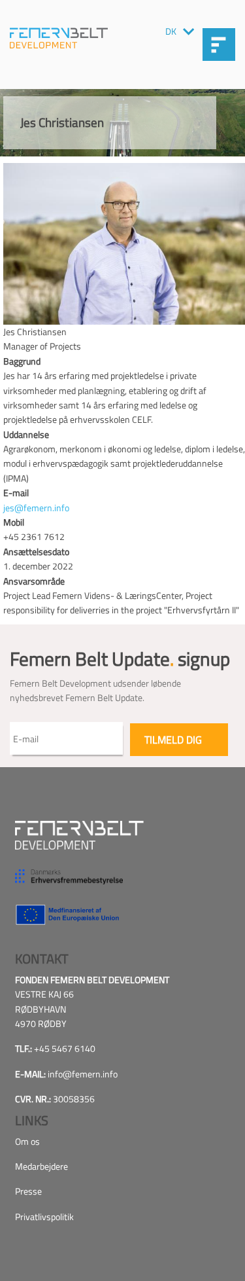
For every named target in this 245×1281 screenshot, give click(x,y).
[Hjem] (59, 38)
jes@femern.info (36, 507)
